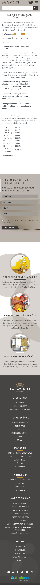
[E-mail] (8, 572)
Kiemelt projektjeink (20, 557)
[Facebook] (18, 572)
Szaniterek (20, 430)
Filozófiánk (20, 550)
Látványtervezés (20, 406)
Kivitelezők (20, 487)
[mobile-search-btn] (35, 8)
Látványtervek (20, 460)
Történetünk (20, 546)
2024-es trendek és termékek (20, 453)
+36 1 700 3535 (19, 34)
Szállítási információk (20, 507)
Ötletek (20, 463)
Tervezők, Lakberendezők (20, 480)
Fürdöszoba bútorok (20, 433)
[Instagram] (32, 572)
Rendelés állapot (20, 503)
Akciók (20, 436)
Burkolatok (20, 426)
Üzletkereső (20, 403)
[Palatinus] (36, 3)
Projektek (20, 483)
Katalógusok (20, 467)
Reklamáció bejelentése (20, 410)
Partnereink (20, 553)
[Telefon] (13, 572)
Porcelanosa (20, 490)
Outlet (20, 440)
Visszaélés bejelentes (20, 533)
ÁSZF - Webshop (20, 521)
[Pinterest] (22, 572)
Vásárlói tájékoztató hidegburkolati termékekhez (20, 529)
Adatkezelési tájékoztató (20, 517)
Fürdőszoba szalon (20, 423)
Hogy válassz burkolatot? (20, 456)
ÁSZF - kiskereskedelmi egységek (20, 524)
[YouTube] (27, 572)
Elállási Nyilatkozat (20, 510)
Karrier (20, 560)
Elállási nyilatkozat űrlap (20, 514)
